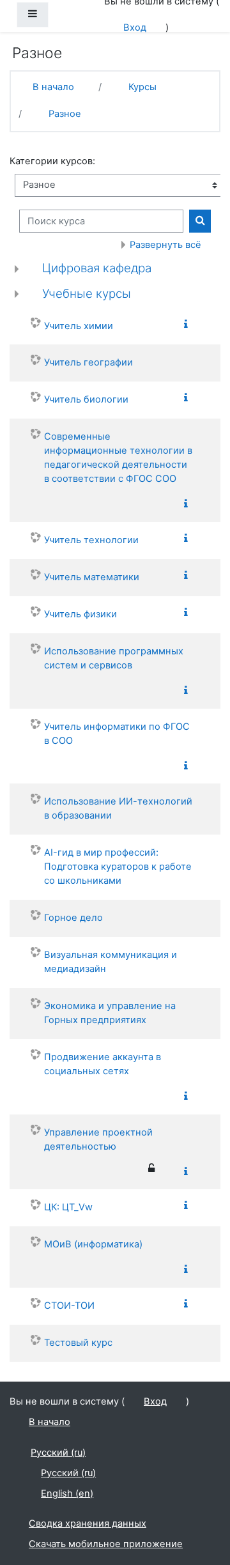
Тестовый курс (78, 1342)
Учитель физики (80, 614)
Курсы (142, 87)
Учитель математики (91, 577)
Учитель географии (88, 362)
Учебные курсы (86, 293)
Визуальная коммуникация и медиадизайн (110, 962)
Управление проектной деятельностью (98, 1139)
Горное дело (73, 917)
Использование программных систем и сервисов (113, 658)
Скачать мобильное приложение (106, 1544)
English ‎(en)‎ (67, 1493)
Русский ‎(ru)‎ (58, 1452)
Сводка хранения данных (87, 1523)
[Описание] (188, 325)
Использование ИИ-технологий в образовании (118, 808)
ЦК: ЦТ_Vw (68, 1207)
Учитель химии (78, 326)
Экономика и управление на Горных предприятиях (110, 1013)
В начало (53, 87)
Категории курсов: (52, 161)
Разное (65, 113)
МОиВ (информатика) (93, 1244)
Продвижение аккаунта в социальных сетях (102, 1064)
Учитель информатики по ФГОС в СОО (117, 733)
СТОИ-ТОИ (69, 1305)
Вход (134, 27)
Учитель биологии (86, 399)
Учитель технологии (91, 540)
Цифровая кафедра (96, 268)
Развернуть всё (165, 245)
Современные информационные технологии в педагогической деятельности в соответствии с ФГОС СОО (118, 457)
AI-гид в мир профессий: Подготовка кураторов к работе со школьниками (118, 866)
